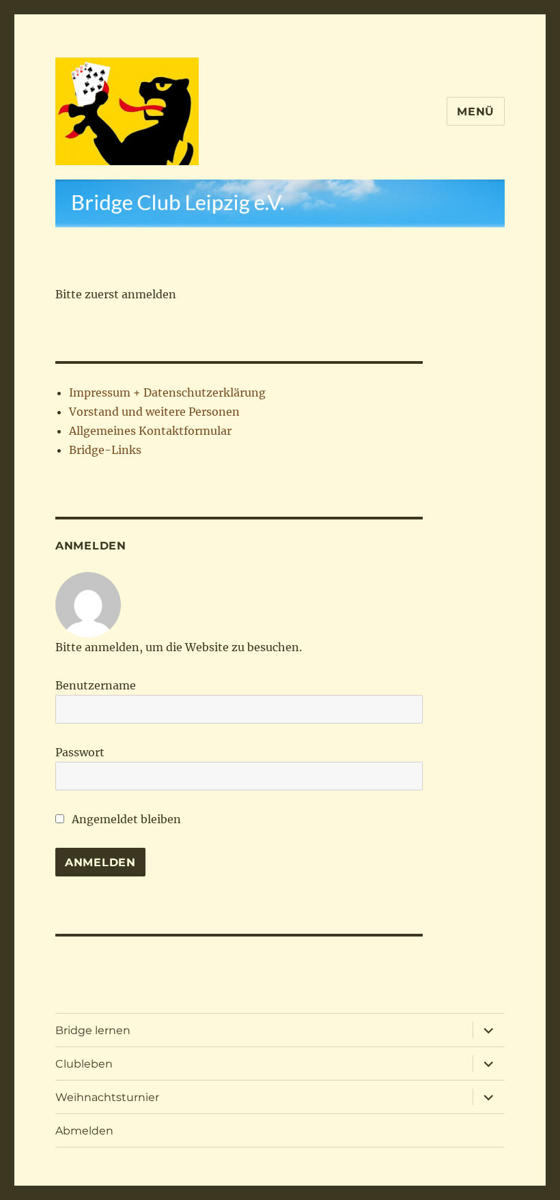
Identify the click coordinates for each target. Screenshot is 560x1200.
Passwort (79, 752)
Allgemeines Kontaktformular (150, 431)
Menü (475, 111)
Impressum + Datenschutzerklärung (167, 392)
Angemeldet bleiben (125, 819)
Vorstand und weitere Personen (154, 411)
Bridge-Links (105, 450)
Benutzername (95, 685)
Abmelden (84, 1130)
